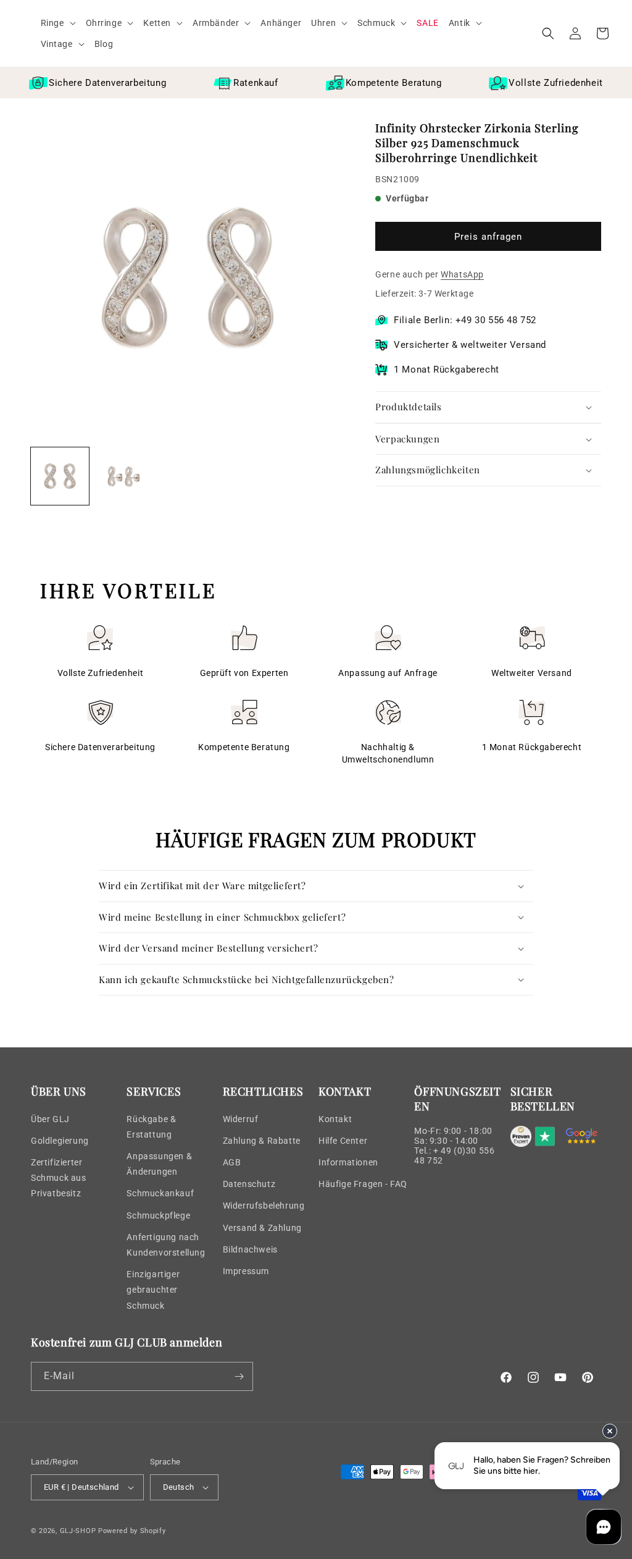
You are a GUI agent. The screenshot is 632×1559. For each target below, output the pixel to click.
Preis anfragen (488, 236)
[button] (58, 22)
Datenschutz (249, 1184)
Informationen (348, 1162)
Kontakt (335, 1119)
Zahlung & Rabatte (262, 1141)
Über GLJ (50, 1119)
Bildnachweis (250, 1249)
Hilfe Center (342, 1141)
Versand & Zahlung (262, 1228)
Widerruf (241, 1119)
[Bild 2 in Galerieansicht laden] (124, 476)
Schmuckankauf (160, 1193)
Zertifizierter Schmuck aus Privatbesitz (58, 1177)
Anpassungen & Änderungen (159, 1164)
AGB (232, 1162)
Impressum (246, 1271)
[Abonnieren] (238, 1376)
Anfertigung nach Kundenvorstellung (166, 1244)
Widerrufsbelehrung (264, 1205)
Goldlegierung (60, 1141)
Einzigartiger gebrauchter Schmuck (153, 1289)
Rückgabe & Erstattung (151, 1126)
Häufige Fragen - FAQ (362, 1184)
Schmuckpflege (158, 1215)
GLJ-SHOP (78, 1531)
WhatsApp (462, 274)
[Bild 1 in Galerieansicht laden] (60, 476)
